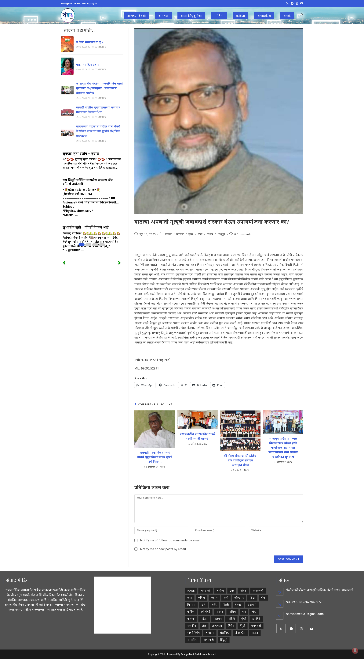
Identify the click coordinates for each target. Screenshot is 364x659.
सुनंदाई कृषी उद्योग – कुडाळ (81, 153)
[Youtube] (311, 628)
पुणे (244, 611)
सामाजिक (192, 640)
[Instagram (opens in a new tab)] (297, 3)
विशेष (210, 234)
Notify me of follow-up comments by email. (170, 540)
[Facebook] (291, 628)
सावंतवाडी (209, 640)
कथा (189, 597)
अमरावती (206, 590)
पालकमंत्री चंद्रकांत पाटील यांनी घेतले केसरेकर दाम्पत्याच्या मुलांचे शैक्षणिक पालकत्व (98, 131)
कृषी (226, 597)
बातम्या (180, 234)
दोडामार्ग (251, 604)
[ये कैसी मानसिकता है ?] (67, 44)
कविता (201, 597)
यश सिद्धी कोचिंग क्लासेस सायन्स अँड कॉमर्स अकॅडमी (88, 182)
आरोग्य (220, 590)
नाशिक (232, 611)
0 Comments (243, 234)
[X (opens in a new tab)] (287, 3)
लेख (200, 234)
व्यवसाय (210, 632)
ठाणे (203, 604)
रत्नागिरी (256, 618)
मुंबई (190, 234)
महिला (204, 618)
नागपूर (219, 611)
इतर (232, 590)
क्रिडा (252, 597)
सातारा (254, 632)
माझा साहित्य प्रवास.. (88, 64)
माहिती (231, 618)
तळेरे (214, 604)
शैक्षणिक (224, 632)
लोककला (217, 625)
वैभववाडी (256, 625)
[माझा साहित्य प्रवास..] (67, 66)
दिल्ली (226, 604)
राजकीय (191, 625)
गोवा (263, 597)
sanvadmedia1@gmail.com (305, 614)
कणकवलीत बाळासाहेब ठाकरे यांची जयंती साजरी (197, 436)
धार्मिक (190, 611)
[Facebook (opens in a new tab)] (292, 3)
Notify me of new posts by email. (163, 549)
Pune (191, 590)
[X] (281, 628)
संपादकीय (240, 632)
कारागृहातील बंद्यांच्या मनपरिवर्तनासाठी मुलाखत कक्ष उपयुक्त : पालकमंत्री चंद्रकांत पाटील (99, 88)
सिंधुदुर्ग (221, 234)
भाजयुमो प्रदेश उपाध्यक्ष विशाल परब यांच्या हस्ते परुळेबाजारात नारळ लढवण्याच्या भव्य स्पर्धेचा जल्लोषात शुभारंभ (283, 447)
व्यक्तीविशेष (193, 632)
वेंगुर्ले (242, 625)
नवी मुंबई (205, 611)
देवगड (168, 234)
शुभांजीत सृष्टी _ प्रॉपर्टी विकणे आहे (86, 227)
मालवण (218, 618)
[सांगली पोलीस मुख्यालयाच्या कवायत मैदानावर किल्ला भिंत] (67, 111)
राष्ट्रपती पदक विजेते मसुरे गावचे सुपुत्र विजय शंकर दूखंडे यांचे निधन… (154, 457)
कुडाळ (214, 597)
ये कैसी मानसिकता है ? (90, 42)
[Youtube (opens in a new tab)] (301, 3)
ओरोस (243, 590)
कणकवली (258, 590)
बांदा (254, 611)
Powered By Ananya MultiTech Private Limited (191, 654)
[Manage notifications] (355, 651)
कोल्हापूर (239, 597)
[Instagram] (301, 628)
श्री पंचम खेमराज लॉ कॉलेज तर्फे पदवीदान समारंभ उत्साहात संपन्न (240, 460)
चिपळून (191, 604)
